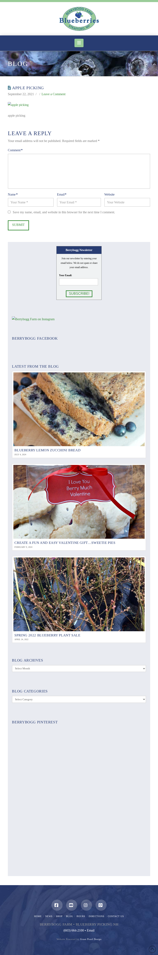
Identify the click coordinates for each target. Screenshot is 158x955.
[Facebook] (57, 905)
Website (109, 194)
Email (61, 194)
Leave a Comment (53, 94)
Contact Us (116, 916)
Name (12, 194)
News (48, 916)
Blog (69, 916)
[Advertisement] (79, 801)
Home (38, 916)
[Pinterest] (101, 905)
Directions (96, 916)
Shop (59, 916)
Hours (81, 916)
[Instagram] (86, 905)
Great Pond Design (91, 939)
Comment (15, 150)
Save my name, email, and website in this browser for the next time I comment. (64, 212)
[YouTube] (71, 905)
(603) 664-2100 (74, 930)
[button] (79, 43)
